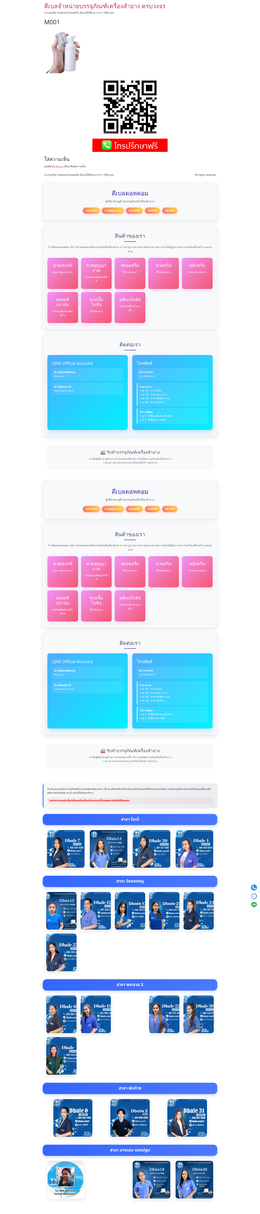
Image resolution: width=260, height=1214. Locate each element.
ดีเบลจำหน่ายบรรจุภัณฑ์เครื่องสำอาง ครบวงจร (105, 6)
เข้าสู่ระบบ (57, 166)
